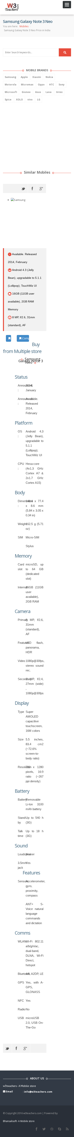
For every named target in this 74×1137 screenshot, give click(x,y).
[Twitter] (23, 188)
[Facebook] (32, 188)
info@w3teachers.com (38, 1091)
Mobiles (24, 26)
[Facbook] (36, 1129)
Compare (25, 338)
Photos (10, 338)
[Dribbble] (51, 1129)
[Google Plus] (41, 188)
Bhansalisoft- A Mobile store (19, 1121)
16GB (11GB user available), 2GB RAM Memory (21, 301)
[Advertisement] (32, 131)
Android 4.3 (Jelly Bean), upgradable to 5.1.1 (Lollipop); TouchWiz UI (24, 277)
